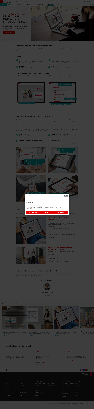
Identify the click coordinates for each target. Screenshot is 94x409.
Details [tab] (47, 199)
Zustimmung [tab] (32, 199)
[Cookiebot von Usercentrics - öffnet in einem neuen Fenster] (63, 196)
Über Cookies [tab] (62, 199)
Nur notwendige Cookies (33, 212)
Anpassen (46, 212)
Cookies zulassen (61, 212)
